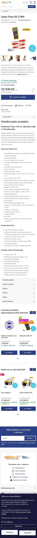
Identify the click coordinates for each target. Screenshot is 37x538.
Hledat (31, 6)
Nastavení (18, 526)
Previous (31, 312)
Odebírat (30, 438)
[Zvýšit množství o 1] (33, 89)
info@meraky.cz (20, 468)
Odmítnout (9, 532)
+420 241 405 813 (20, 471)
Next (34, 312)
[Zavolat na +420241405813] (24, 2)
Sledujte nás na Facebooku (20, 477)
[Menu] (34, 2)
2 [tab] (19, 358)
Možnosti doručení (9, 85)
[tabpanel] (9, 336)
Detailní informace (22, 74)
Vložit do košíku (19, 97)
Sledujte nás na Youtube (20, 480)
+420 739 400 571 (20, 474)
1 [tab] (17, 358)
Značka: (4, 109)
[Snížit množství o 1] (33, 91)
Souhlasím (27, 533)
